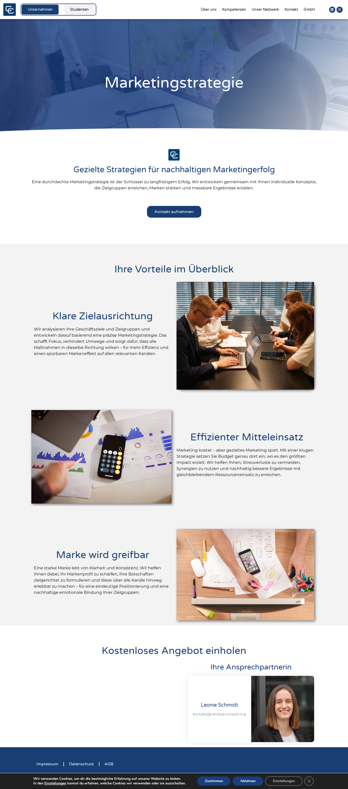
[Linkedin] (332, 10)
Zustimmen (214, 781)
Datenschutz (81, 764)
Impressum (47, 764)
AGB (108, 764)
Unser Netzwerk (265, 9)
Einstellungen (55, 783)
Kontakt (291, 9)
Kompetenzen (234, 9)
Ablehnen (248, 781)
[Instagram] (340, 10)
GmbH (309, 9)
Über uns (209, 9)
